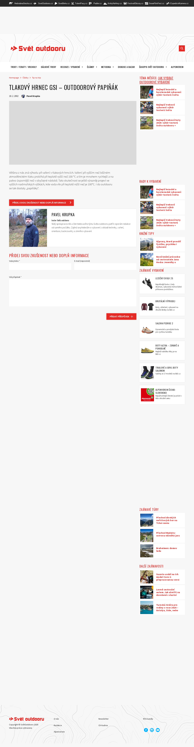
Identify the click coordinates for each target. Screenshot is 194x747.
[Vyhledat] (182, 48)
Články (90, 67)
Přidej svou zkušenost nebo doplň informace (39, 202)
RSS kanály (148, 718)
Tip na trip (36, 77)
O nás (56, 718)
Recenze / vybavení (70, 67)
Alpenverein (59, 731)
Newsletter (104, 718)
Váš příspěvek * (15, 277)
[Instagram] (152, 730)
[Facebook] (146, 730)
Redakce (58, 725)
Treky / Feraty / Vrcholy (24, 67)
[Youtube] (158, 730)
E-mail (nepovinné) (82, 261)
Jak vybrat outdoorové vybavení (156, 80)
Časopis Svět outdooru (151, 67)
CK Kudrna (103, 725)
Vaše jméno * (14, 261)
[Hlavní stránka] (35, 48)
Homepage (14, 77)
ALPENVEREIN (177, 67)
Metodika (106, 67)
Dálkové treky (48, 67)
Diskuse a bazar (126, 67)
